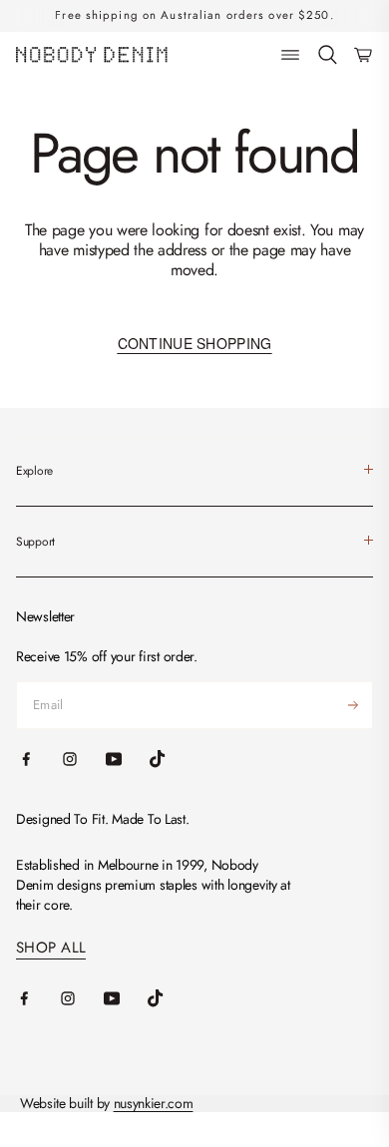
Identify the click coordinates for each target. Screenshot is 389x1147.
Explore (34, 471)
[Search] (327, 55)
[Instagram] (82, 998)
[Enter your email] (353, 705)
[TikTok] (170, 998)
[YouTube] (126, 998)
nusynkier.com (154, 1103)
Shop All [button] (51, 948)
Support (35, 542)
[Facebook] (38, 998)
